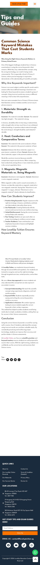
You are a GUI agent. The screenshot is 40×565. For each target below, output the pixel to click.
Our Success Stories (8, 481)
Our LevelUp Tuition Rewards (8, 473)
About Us (5, 469)
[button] (34, 4)
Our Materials (6, 477)
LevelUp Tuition (8, 338)
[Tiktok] (23, 545)
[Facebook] (8, 545)
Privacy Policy (25, 477)
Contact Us (24, 469)
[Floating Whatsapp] (35, 552)
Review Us (24, 481)
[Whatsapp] (31, 545)
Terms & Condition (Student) (27, 473)
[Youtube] (16, 545)
